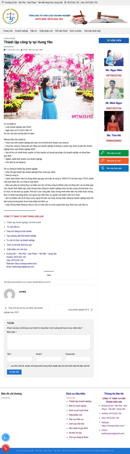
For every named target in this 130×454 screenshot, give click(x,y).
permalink (46, 282)
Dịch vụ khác (76, 31)
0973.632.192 (73, 2)
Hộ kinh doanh (35, 222)
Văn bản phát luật (92, 31)
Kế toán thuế (61, 31)
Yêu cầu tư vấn (114, 153)
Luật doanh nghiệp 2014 (79, 309)
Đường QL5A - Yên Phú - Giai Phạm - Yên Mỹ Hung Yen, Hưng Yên (34, 2)
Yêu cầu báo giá (113, 168)
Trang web (70, 354)
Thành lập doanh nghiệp (17, 222)
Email (39, 354)
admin (25, 50)
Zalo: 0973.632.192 (89, 2)
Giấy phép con (46, 31)
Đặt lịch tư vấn (114, 161)
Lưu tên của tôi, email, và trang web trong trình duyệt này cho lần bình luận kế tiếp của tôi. (50, 366)
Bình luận (12, 332)
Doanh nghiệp (21, 31)
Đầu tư (34, 31)
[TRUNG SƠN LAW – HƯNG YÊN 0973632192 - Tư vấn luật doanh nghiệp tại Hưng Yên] (10, 16)
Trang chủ (8, 31)
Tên (9, 354)
